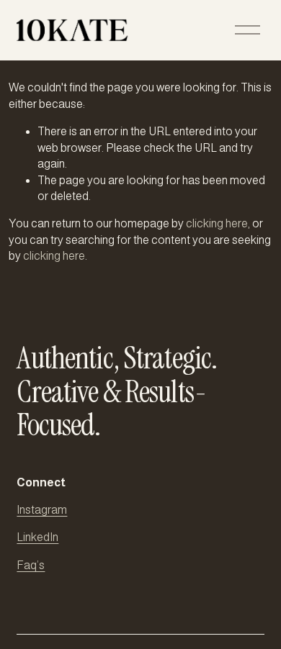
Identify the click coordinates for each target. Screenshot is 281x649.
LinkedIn (37, 537)
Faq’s (31, 565)
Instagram (42, 510)
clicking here (217, 223)
